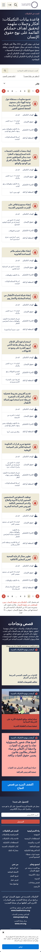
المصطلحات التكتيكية (10, 842)
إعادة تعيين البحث (9, 76)
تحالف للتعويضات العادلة (27, 682)
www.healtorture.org (20, 910)
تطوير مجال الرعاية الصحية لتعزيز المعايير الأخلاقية (19, 557)
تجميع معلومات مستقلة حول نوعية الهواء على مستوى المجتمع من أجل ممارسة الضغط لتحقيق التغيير (18, 103)
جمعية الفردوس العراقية (26, 772)
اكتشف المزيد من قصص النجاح (20, 786)
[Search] (15, 4)
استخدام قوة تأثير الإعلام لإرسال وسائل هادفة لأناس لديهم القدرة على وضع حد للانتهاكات (19, 346)
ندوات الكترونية (34, 874)
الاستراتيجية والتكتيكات (10, 834)
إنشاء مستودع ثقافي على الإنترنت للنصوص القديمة (19, 206)
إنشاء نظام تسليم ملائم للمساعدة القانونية (20, 252)
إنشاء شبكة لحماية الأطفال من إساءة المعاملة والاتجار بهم (17, 296)
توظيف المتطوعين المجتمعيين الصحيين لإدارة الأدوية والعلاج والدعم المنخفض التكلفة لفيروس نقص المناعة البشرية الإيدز (17, 503)
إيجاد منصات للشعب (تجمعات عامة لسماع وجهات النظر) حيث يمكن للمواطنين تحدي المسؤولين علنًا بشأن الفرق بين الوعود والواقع (17, 157)
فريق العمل (14, 876)
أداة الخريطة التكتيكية (32, 850)
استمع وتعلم (35, 864)
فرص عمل (14, 880)
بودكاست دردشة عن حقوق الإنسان (32, 869)
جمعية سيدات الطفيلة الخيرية (25, 726)
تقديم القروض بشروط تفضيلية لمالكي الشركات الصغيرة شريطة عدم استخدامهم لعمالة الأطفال (17, 398)
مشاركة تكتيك (13, 850)
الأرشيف (37, 886)
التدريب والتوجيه (34, 842)
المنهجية (37, 834)
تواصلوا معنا (14, 883)
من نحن (15, 864)
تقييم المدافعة (35, 846)
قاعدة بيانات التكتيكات (10, 838)
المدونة (37, 878)
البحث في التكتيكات (10, 830)
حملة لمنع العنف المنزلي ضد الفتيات (22, 768)
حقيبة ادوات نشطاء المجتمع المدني (33, 855)
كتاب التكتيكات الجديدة (10, 846)
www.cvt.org (20, 923)
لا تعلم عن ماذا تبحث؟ (31, 76)
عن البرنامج (14, 868)
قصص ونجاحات (34, 882)
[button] (3, 932)
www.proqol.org (20, 916)
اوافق (20, 947)
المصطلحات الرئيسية (32, 838)
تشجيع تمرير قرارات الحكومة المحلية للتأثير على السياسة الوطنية (18, 446)
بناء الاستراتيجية (33, 830)
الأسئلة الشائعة (13, 872)
